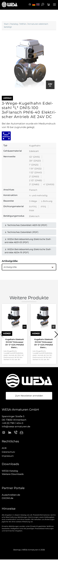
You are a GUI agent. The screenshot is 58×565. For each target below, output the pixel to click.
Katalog (14, 24)
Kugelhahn (34, 145)
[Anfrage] (48, 4)
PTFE (43, 206)
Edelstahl (34, 151)
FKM (31, 210)
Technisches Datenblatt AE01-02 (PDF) (27, 225)
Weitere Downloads (12, 474)
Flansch (33, 190)
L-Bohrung (46, 201)
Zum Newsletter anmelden (29, 395)
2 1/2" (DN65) (35, 180)
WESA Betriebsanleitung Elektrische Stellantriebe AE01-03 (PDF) (28, 241)
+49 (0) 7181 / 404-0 (12, 423)
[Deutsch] (33, 4)
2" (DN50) (34, 176)
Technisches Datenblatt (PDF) (22, 232)
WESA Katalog (10, 470)
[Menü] (54, 4)
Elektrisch (34, 216)
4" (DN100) (48, 184)
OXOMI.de (7, 498)
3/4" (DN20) (35, 160)
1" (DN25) (34, 164)
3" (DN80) (34, 184)
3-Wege (33, 201)
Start (6, 24)
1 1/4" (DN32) (35, 168)
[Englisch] (38, 4)
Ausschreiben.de (11, 494)
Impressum (8, 456)
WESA (23, 24)
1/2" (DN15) (34, 156)
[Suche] (42, 4)
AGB (4, 448)
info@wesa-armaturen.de (16, 426)
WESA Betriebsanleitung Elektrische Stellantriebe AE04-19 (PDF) (28, 251)
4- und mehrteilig (38, 195)
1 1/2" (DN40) (35, 172)
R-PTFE (33, 206)
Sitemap (17, 550)
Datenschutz (8, 452)
